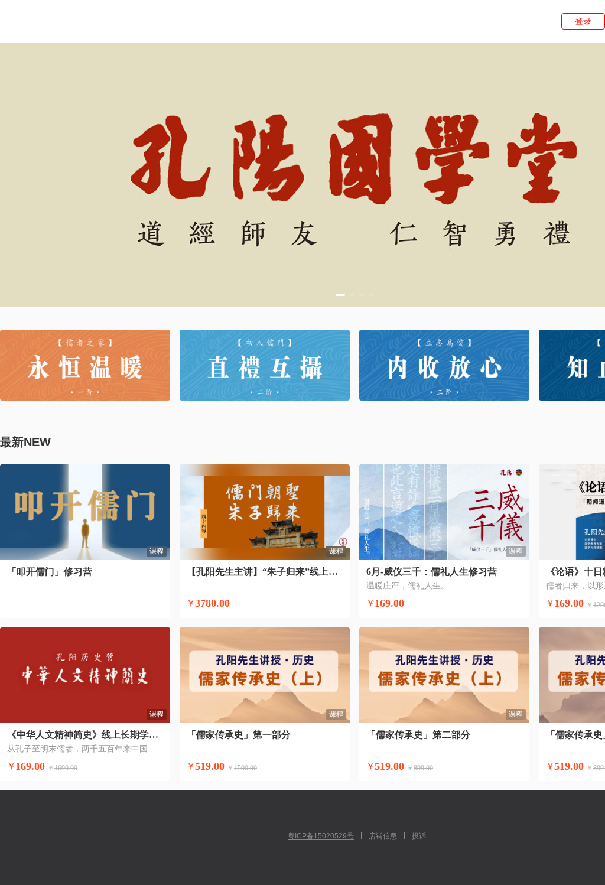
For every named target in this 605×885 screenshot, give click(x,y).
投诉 (419, 836)
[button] (340, 295)
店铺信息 (383, 836)
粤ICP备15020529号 (321, 836)
